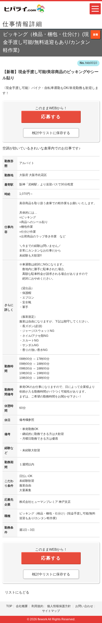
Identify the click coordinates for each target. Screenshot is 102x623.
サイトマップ (51, 611)
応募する (51, 116)
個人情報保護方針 (59, 606)
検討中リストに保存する (51, 133)
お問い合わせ (84, 606)
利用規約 (37, 606)
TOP (9, 606)
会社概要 (22, 606)
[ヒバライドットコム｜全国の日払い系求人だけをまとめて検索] (24, 8)
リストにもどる (17, 592)
